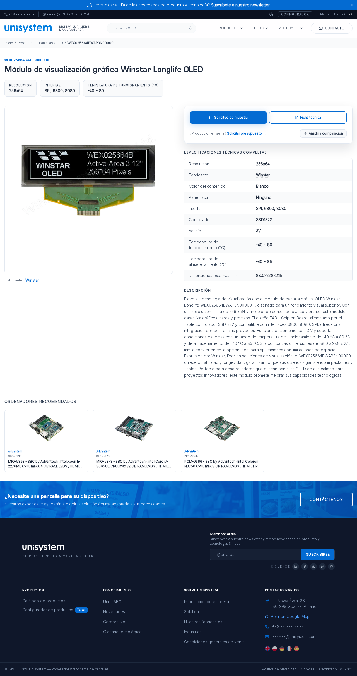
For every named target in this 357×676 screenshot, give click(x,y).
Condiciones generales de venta (214, 641)
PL (329, 14)
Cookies (308, 669)
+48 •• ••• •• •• (19, 14)
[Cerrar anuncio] (351, 5)
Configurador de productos (47, 609)
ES (350, 14)
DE (336, 14)
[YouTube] (313, 566)
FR (343, 14)
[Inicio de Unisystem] (28, 28)
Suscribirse (318, 554)
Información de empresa (206, 601)
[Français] (289, 648)
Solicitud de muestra (231, 117)
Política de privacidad (279, 669)
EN (322, 14)
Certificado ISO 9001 (336, 669)
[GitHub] (331, 566)
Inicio (8, 43)
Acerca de (289, 28)
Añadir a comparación (326, 133)
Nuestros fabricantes (203, 621)
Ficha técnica (310, 117)
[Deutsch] (281, 648)
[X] (322, 566)
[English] (267, 648)
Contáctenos (326, 499)
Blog (259, 28)
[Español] (296, 648)
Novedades (114, 611)
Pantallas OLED (51, 43)
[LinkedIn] (295, 566)
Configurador (295, 14)
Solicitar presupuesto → (246, 133)
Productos (227, 28)
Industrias (192, 631)
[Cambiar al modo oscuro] (271, 14)
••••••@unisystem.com (68, 14)
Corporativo (114, 621)
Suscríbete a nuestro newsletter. (240, 5)
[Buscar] (191, 28)
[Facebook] (304, 566)
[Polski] (274, 648)
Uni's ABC (112, 601)
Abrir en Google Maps (291, 616)
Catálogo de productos (43, 600)
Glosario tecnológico (122, 631)
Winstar (32, 280)
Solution (191, 611)
